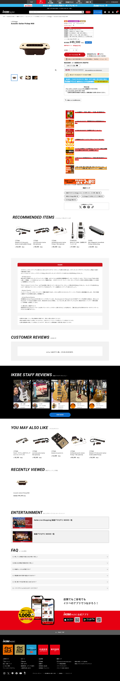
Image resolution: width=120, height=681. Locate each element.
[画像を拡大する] (55, 70)
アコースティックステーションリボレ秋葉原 (77, 88)
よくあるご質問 (6, 665)
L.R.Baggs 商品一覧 (71, 199)
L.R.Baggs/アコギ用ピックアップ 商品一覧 (93, 196)
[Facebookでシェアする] (84, 207)
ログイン (108, 2)
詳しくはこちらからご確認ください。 (88, 578)
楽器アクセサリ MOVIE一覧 (44, 534)
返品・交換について (7, 663)
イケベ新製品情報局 (61, 663)
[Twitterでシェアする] (80, 207)
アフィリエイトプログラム (9, 668)
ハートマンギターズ (71, 90)
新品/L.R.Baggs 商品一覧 (72, 196)
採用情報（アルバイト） (44, 668)
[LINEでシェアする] (88, 207)
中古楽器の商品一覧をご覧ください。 (61, 572)
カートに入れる (73, 55)
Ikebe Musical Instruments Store (64, 661)
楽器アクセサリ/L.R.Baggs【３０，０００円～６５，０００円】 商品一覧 (83, 193)
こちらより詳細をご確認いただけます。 (38, 590)
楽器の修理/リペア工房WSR (81, 661)
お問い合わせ (24, 663)
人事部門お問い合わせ (26, 668)
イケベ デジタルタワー (62, 665)
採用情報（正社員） (43, 665)
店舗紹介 (41, 663)
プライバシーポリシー (37, 673)
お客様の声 (23, 661)
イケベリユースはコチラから (34, 584)
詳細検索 (88, 12)
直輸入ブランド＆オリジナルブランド (83, 663)
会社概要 (41, 661)
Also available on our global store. (93, 70)
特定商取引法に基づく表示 (50, 673)
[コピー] (92, 207)
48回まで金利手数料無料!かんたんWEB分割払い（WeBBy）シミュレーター (88, 59)
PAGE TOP (61, 632)
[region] (60, 485)
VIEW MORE (60, 415)
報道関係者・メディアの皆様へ (28, 665)
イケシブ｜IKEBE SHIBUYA (63, 668)
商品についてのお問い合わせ (73, 100)
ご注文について (6, 661)
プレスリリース (68, 673)
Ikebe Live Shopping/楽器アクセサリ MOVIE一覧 (53, 520)
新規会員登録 (114, 2)
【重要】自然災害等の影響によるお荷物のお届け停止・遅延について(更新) (60, 8)
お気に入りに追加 (71, 65)
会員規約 (60, 673)
